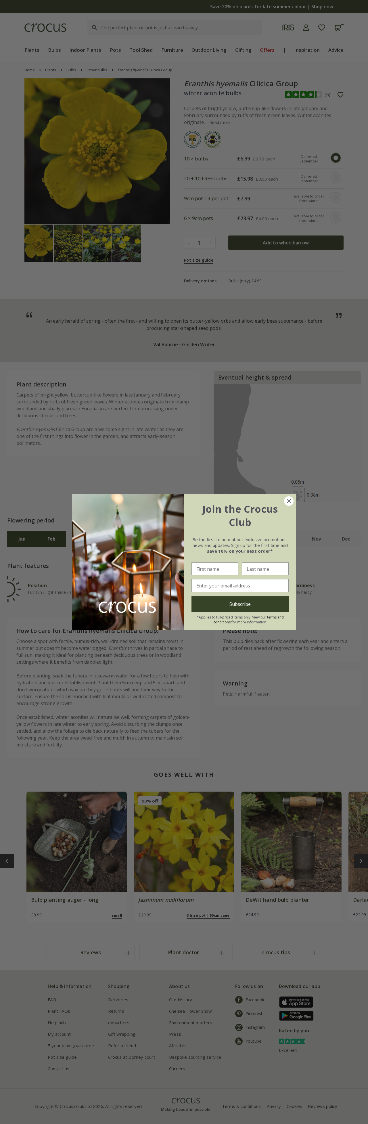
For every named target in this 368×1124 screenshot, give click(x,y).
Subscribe (240, 604)
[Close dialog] (289, 501)
